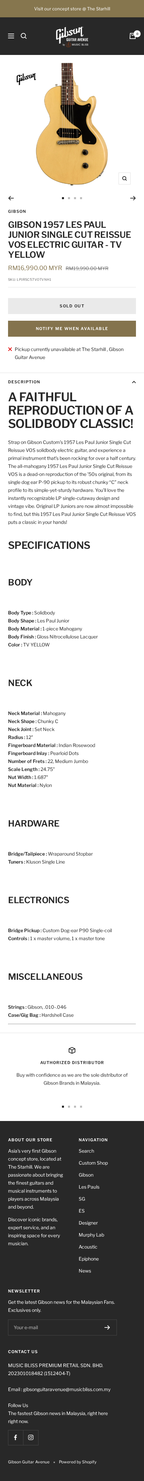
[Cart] (132, 36)
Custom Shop (93, 1163)
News (85, 1271)
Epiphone (89, 1259)
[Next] (133, 198)
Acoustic (88, 1247)
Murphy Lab (91, 1235)
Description (24, 381)
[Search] (24, 36)
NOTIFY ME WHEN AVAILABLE (72, 328)
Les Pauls (89, 1187)
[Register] (107, 1327)
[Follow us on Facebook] (15, 1437)
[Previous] (11, 198)
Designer (88, 1223)
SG (82, 1199)
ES (82, 1211)
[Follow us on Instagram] (30, 1437)
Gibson (17, 211)
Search (86, 1151)
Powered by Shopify (77, 1461)
